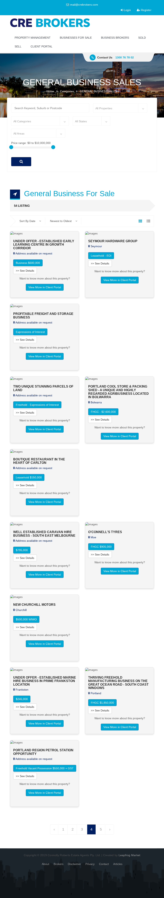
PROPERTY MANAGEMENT (33, 37)
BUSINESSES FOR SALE (76, 37)
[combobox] (120, 108)
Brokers (58, 864)
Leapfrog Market (129, 855)
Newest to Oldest (61, 221)
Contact (104, 864)
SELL (18, 46)
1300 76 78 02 (124, 57)
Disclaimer (74, 864)
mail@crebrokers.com (83, 4)
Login (127, 10)
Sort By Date (27, 221)
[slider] (11, 147)
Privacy (90, 864)
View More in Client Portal (44, 287)
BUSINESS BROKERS (115, 37)
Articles (117, 864)
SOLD (142, 37)
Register (145, 10)
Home (50, 91)
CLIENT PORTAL (41, 46)
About (45, 864)
